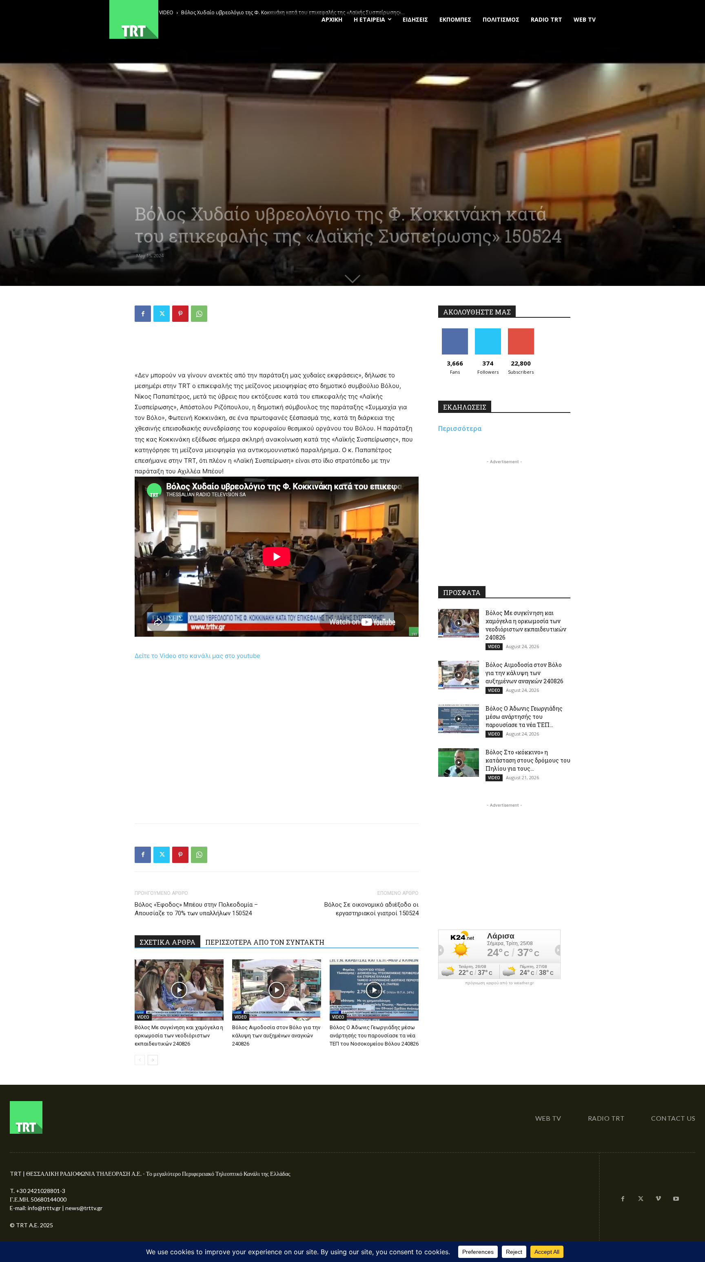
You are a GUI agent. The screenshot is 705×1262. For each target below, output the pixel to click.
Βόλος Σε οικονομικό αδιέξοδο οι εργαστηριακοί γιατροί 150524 (371, 909)
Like (454, 331)
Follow (487, 331)
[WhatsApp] (199, 313)
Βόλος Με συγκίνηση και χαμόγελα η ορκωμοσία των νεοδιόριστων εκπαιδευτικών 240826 (179, 1035)
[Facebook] (143, 313)
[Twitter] (161, 313)
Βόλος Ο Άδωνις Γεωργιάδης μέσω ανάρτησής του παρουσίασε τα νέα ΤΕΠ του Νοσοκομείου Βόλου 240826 (374, 1035)
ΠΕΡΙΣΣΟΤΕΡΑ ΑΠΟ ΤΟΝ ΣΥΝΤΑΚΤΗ (264, 942)
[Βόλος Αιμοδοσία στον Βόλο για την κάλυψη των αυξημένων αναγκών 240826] (276, 990)
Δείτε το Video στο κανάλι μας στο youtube (197, 656)
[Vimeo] (658, 1199)
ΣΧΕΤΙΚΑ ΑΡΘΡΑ (167, 942)
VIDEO (143, 1017)
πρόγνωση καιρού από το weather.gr (499, 983)
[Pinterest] (180, 313)
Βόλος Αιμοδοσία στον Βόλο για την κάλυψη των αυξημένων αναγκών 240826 (276, 1035)
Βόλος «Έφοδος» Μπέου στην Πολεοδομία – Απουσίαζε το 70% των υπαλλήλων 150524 (196, 909)
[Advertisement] (276, 349)
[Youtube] (676, 1199)
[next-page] (153, 1060)
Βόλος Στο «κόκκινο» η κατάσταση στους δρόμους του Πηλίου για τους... (528, 760)
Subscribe (521, 331)
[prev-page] (140, 1060)
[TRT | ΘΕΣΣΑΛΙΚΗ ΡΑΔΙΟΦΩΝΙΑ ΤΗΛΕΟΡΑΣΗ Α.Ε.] (183, 19)
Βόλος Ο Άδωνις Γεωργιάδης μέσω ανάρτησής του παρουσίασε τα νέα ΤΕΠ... (524, 717)
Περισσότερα (460, 428)
